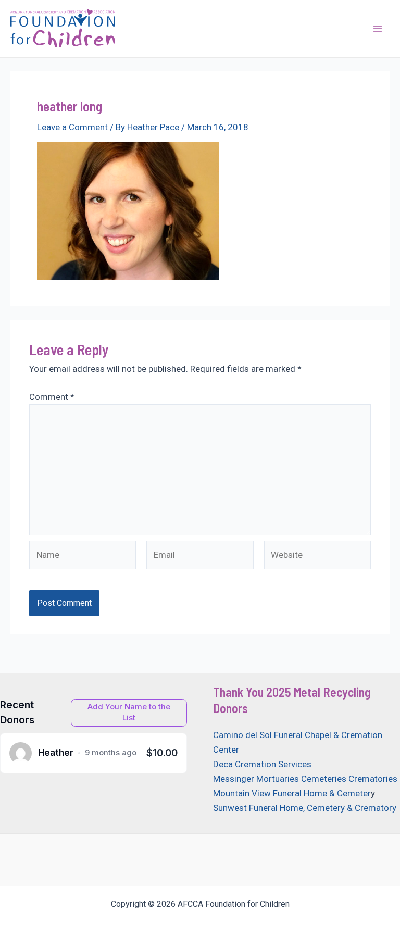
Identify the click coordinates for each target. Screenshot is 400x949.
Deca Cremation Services (262, 764)
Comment (51, 397)
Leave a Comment (72, 127)
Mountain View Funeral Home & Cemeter (292, 793)
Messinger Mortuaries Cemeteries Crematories (305, 778)
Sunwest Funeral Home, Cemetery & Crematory (304, 808)
